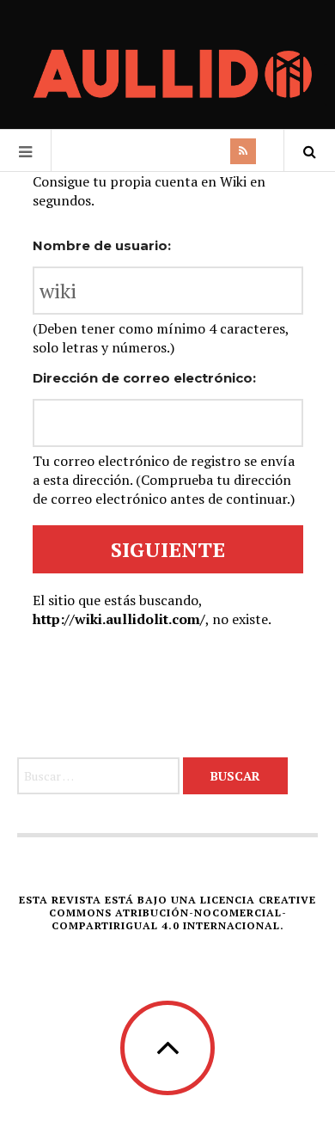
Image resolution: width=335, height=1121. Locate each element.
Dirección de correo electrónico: (144, 378)
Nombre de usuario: (102, 245)
